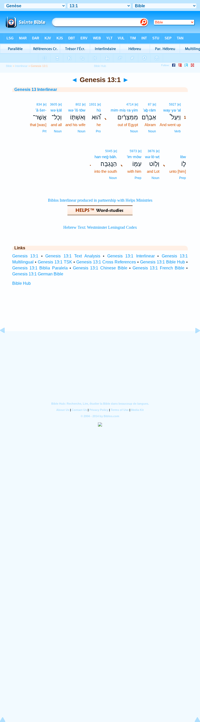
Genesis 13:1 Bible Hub (162, 262)
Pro (98, 131)
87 (150, 104)
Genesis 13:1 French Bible (158, 268)
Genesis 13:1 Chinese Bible (100, 268)
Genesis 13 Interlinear (35, 89)
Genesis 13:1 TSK (55, 262)
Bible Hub (21, 283)
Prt (44, 131)
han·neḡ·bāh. (106, 157)
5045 (109, 151)
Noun (152, 131)
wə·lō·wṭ (152, 157)
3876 (151, 151)
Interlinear (21, 65)
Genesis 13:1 (25, 256)
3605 (53, 104)
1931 (92, 104)
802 (78, 104)
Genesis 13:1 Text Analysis (72, 256)
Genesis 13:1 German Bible (37, 274)
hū (99, 110)
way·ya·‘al (172, 110)
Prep (182, 178)
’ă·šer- (40, 110)
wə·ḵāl (56, 110)
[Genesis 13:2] (193, 342)
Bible (9, 65)
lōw (183, 157)
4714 (130, 104)
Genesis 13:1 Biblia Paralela (40, 268)
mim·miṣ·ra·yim (124, 110)
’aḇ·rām (149, 110)
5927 (172, 104)
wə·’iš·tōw (76, 110)
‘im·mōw (134, 157)
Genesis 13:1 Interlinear (131, 256)
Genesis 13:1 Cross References (106, 262)
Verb (177, 131)
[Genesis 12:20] (6, 342)
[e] (179, 104)
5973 (133, 151)
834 (39, 104)
